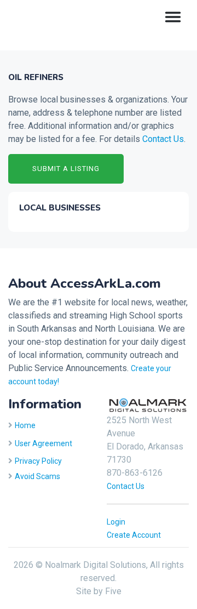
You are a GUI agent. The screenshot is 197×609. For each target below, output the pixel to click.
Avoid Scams (37, 476)
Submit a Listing (66, 168)
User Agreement (43, 443)
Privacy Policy (38, 461)
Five (113, 591)
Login (116, 521)
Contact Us (163, 139)
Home (25, 425)
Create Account (134, 535)
